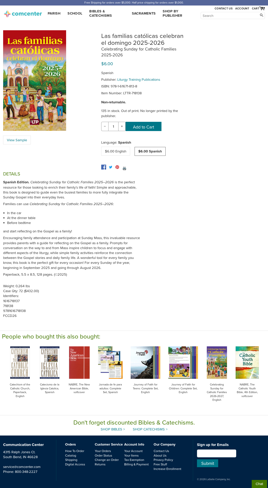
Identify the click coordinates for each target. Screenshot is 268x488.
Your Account (133, 451)
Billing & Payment (136, 464)
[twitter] (110, 167)
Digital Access (75, 464)
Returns (100, 464)
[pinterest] (117, 167)
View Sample (17, 140)
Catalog (70, 455)
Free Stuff (160, 464)
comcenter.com (22, 13)
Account (242, 8)
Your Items (131, 455)
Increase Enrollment (167, 469)
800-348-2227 (26, 471)
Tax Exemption (134, 460)
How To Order (74, 451)
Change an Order (107, 460)
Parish (54, 13)
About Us (160, 455)
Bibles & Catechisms (100, 13)
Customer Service (109, 444)
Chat (259, 484)
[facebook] (103, 167)
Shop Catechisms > (150, 429)
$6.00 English (115, 151)
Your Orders (103, 451)
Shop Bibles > (113, 429)
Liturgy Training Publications (138, 79)
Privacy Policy (163, 460)
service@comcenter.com (22, 466)
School (74, 13)
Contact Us (223, 8)
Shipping (71, 460)
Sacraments (144, 13)
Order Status (103, 455)
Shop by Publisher (172, 13)
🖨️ (124, 168)
